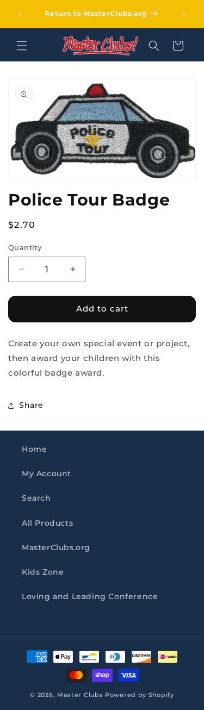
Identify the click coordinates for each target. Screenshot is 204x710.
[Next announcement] (184, 14)
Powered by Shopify (139, 695)
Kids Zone (43, 572)
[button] (22, 46)
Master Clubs (80, 695)
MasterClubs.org (56, 547)
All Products (47, 523)
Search (36, 498)
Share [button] (31, 405)
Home (34, 449)
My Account (46, 473)
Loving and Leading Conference (90, 596)
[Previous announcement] (20, 14)
